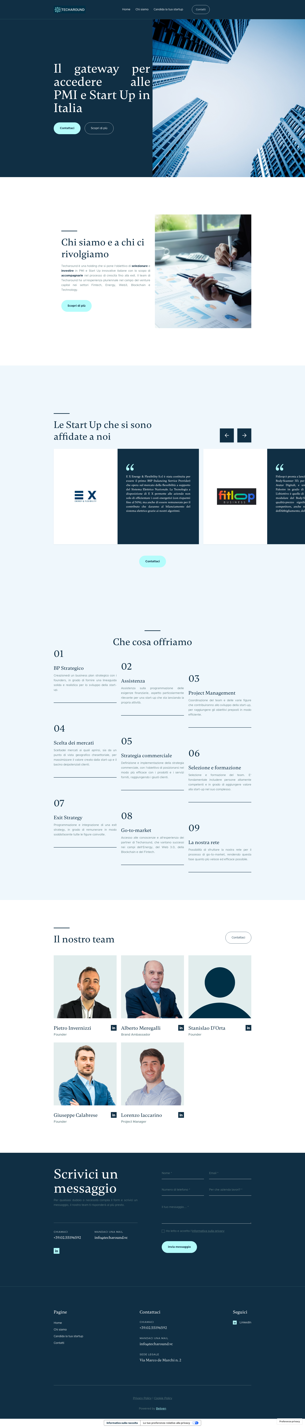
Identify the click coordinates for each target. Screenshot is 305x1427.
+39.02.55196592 (67, 1237)
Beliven (161, 1408)
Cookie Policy (163, 1398)
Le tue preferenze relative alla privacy (166, 1422)
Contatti (201, 9)
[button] (227, 435)
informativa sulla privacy (208, 1231)
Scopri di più (99, 128)
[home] (69, 10)
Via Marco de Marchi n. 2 (160, 1360)
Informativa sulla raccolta (122, 1422)
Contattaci (67, 128)
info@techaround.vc (111, 1237)
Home (126, 9)
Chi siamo (142, 9)
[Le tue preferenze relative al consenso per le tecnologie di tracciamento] (289, 1421)
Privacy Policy (142, 1398)
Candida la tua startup (168, 9)
